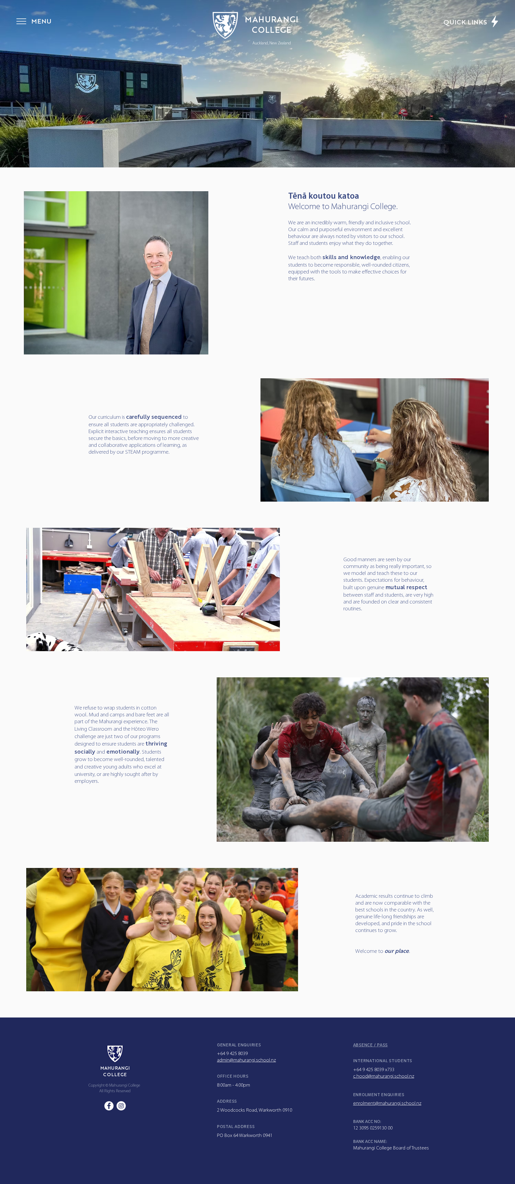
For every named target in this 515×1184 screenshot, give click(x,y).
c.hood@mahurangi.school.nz (383, 1076)
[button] (21, 21)
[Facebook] (109, 1105)
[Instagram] (121, 1105)
